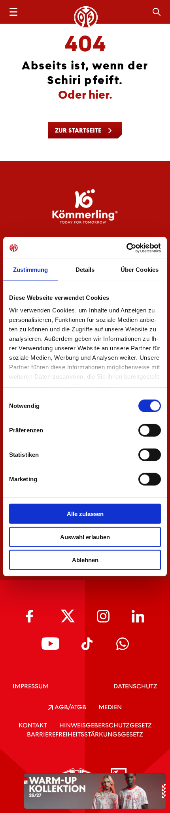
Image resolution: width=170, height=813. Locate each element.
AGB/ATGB (69, 707)
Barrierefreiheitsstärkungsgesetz (85, 734)
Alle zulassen (85, 513)
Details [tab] (85, 269)
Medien (110, 707)
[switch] (149, 430)
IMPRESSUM (31, 686)
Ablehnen (85, 560)
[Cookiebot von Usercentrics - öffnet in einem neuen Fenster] (126, 248)
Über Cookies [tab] (140, 269)
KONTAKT (33, 725)
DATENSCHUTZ (135, 686)
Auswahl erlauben (85, 536)
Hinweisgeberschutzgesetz (105, 725)
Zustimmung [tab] (30, 269)
